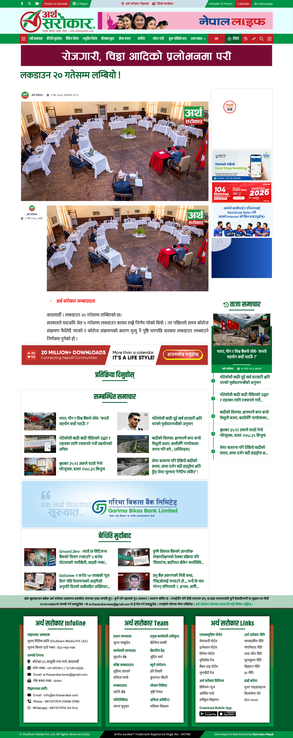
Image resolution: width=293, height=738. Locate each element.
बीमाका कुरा (107, 38)
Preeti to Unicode (56, 3)
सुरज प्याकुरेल (121, 643)
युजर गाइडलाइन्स (255, 687)
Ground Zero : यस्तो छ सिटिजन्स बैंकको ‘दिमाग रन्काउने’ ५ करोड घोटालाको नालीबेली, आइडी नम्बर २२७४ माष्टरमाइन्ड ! (83, 557)
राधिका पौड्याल (159, 706)
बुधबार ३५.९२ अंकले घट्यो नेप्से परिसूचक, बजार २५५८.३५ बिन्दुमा (82, 466)
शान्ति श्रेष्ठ (119, 692)
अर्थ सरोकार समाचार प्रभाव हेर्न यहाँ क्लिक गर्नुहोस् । (224, 604)
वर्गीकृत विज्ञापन (209, 700)
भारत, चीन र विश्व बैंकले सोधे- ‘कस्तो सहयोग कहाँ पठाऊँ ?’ (84, 421)
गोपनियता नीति (253, 647)
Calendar (243, 3)
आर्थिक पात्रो (206, 693)
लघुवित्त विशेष (90, 38)
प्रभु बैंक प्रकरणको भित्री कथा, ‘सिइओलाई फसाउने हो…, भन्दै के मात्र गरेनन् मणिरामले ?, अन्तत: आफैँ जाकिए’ (178, 581)
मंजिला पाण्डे (120, 678)
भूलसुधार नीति (253, 660)
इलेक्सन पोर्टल (208, 647)
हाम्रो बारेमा (250, 681)
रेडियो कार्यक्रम (165, 3)
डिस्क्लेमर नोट (252, 693)
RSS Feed (251, 700)
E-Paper (82, 3)
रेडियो (236, 38)
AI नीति (248, 673)
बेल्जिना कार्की (158, 643)
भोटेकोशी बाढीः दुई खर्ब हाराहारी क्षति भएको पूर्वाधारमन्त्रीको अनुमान (177, 421)
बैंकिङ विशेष (72, 38)
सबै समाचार (36, 38)
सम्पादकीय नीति (254, 641)
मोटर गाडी (158, 38)
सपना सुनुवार (121, 706)
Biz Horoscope (263, 3)
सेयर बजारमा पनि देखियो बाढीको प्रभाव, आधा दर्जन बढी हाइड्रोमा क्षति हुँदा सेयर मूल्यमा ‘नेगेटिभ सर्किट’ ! (176, 466)
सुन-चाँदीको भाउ (178, 38)
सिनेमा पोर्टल (207, 654)
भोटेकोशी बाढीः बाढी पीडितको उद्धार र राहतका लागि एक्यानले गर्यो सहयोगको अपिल (85, 444)
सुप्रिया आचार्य (121, 671)
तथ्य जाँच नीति (253, 654)
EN (216, 38)
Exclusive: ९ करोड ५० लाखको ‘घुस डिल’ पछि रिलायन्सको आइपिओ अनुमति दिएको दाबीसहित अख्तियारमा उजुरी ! (85, 581)
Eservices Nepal (262, 734)
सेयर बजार (125, 38)
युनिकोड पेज (206, 660)
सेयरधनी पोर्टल (208, 641)
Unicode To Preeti (220, 3)
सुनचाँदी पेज (206, 673)
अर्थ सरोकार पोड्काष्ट (137, 3)
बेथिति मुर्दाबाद (54, 38)
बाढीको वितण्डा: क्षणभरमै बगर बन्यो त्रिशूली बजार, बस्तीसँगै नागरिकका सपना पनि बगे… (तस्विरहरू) (176, 444)
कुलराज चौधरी (159, 678)
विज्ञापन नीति (252, 667)
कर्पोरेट (141, 38)
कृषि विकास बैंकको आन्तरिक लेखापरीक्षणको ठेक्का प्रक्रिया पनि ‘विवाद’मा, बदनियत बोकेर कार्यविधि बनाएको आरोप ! (177, 557)
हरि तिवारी (156, 671)
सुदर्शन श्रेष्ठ (120, 657)
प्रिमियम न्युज (207, 687)
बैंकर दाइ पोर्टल (208, 667)
